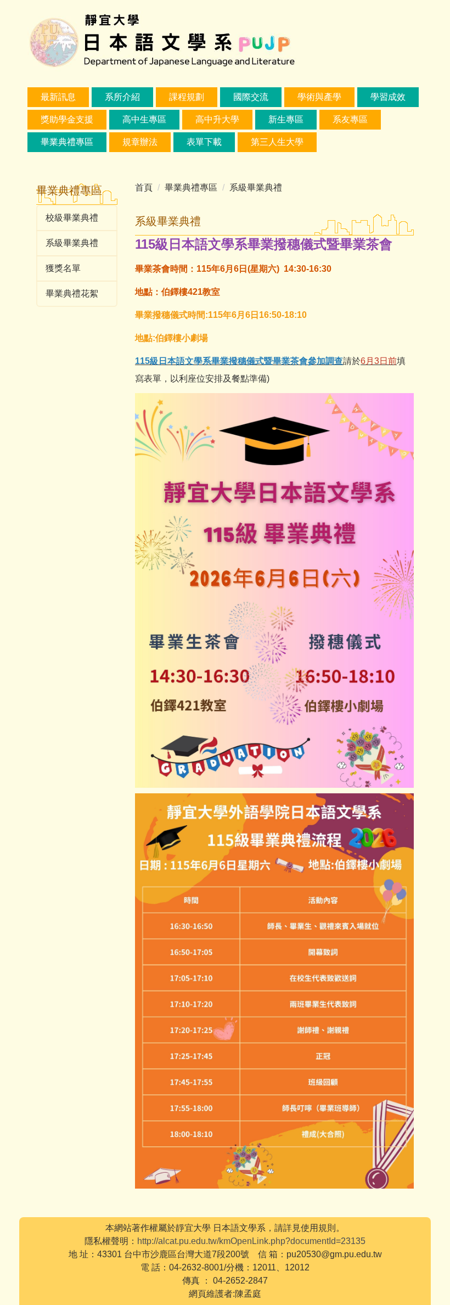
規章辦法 (140, 142)
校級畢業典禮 (72, 217)
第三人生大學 (277, 142)
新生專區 (285, 119)
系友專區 (350, 119)
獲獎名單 (63, 268)
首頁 (144, 187)
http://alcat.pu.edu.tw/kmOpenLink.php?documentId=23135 (251, 1241)
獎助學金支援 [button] (67, 119)
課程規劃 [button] (186, 97)
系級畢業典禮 (72, 243)
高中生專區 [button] (144, 119)
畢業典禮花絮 (72, 293)
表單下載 (204, 142)
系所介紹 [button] (122, 97)
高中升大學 (217, 119)
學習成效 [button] (388, 97)
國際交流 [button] (250, 97)
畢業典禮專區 (67, 142)
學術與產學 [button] (319, 97)
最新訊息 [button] (58, 97)
